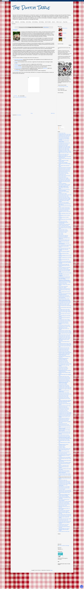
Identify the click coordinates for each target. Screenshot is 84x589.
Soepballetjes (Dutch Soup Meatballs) (64, 457)
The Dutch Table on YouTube (63, 86)
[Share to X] (22, 95)
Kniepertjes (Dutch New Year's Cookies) (65, 331)
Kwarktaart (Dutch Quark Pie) (63, 361)
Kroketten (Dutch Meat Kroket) (63, 350)
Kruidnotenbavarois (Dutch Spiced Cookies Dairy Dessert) (64, 355)
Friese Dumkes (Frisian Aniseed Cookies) (63, 246)
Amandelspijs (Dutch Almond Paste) (64, 142)
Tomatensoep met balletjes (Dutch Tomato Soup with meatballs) (64, 495)
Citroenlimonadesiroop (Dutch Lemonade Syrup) (63, 223)
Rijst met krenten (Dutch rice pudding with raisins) (64, 422)
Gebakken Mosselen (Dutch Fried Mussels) (64, 259)
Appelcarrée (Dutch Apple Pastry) (64, 148)
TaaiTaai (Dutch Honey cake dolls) (64, 487)
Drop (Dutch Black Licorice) (63, 229)
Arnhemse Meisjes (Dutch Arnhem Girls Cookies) (65, 159)
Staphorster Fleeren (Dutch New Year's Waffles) (65, 478)
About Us (53, 21)
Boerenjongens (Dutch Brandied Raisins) (64, 188)
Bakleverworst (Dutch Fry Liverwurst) (64, 168)
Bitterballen (64, 33)
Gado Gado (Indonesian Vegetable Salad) (64, 252)
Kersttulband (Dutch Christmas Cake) (64, 326)
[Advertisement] (33, 105)
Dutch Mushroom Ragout (63, 232)
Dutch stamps (61, 233)
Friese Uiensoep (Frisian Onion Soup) (64, 248)
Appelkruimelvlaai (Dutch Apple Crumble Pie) (65, 152)
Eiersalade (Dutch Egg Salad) (63, 236)
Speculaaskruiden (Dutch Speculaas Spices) (64, 464)
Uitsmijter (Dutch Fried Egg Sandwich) (65, 501)
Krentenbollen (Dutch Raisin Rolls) (64, 347)
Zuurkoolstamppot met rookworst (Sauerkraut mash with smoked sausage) (64, 529)
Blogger (51, 570)
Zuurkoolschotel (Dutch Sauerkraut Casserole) (64, 527)
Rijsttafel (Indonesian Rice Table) (64, 424)
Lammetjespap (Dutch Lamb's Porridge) (65, 363)
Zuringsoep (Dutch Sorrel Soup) (64, 524)
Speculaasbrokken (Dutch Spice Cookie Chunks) (65, 459)
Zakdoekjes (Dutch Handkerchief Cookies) (64, 517)
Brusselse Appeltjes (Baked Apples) (64, 207)
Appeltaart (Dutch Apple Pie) (63, 155)
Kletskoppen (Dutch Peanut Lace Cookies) (64, 329)
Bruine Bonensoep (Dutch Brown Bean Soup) (65, 206)
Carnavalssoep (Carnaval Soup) (63, 210)
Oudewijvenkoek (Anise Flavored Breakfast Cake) (64, 391)
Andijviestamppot (17, 64)
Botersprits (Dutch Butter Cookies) (64, 197)
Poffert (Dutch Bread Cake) (63, 406)
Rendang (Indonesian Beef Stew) (64, 419)
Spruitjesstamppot (17, 68)
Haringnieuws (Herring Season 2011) (64, 288)
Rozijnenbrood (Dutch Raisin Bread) (64, 436)
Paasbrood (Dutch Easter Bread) (64, 392)
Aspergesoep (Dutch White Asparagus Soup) (65, 164)
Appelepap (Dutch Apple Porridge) (64, 149)
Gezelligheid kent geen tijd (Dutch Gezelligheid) (64, 275)
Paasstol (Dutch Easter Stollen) (63, 395)
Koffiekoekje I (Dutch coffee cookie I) (64, 337)
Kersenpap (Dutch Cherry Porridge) (64, 319)
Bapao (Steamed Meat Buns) (63, 172)
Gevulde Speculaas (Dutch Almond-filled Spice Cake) (65, 273)
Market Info (17, 21)
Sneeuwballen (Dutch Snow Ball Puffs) (65, 454)
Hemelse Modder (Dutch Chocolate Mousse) (64, 292)
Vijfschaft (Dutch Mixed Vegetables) (64, 503)
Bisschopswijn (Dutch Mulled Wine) (64, 179)
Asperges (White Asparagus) (63, 162)
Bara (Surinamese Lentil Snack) (63, 173)
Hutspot (16, 61)
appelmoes (45, 68)
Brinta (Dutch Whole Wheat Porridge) (64, 198)
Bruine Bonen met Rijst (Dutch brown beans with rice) (64, 204)
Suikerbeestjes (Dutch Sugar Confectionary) (63, 485)
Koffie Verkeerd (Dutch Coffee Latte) (64, 334)
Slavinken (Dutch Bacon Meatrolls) (64, 451)
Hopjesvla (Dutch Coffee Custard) (64, 298)
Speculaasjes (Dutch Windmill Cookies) (65, 462)
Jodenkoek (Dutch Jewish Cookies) (64, 304)
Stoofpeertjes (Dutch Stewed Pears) (64, 481)
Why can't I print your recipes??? (64, 511)
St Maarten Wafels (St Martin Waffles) (65, 473)
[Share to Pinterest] (23, 95)
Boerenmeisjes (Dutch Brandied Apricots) (64, 192)
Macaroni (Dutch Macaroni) (63, 369)
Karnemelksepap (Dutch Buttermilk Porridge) (64, 318)
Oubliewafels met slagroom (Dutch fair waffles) (65, 389)
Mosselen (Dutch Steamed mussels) (64, 377)
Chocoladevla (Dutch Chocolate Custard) (64, 217)
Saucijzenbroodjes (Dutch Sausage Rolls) (64, 441)
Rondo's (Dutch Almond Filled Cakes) (64, 431)
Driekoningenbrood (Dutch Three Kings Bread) (65, 228)
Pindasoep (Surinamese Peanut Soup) (65, 405)
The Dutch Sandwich (62, 489)
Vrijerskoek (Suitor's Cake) (63, 505)
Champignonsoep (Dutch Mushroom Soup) (64, 212)
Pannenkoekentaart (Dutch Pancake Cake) (64, 399)
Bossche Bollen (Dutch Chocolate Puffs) (65, 194)
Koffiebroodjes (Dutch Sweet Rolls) (64, 336)
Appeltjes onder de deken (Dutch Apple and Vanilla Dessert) (65, 157)
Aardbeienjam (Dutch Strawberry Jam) (65, 135)
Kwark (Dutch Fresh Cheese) (63, 360)
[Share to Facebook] (23, 95)
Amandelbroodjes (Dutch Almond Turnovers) (64, 139)
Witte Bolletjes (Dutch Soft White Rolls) (65, 514)
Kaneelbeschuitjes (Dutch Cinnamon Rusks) (64, 314)
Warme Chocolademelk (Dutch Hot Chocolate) (64, 507)
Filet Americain (65, 28)
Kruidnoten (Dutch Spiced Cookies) (64, 351)
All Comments (61, 128)
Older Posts (53, 113)
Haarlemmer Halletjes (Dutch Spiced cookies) (64, 285)
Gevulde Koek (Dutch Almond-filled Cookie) (64, 271)
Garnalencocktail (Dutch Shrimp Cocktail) (64, 254)
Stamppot (15, 29)
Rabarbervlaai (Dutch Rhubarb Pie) (64, 418)
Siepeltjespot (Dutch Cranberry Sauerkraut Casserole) (63, 445)
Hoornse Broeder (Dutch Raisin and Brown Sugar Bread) (64, 297)
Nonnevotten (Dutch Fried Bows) (64, 379)
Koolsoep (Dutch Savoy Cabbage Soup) (65, 344)
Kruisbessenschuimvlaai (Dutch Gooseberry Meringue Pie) (63, 359)
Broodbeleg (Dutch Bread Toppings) (64, 199)
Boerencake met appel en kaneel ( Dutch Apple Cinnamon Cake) (64, 186)
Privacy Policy (65, 21)
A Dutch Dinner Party (62, 133)
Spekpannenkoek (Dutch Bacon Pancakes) (64, 467)
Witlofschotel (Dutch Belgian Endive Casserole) (64, 513)
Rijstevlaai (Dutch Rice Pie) (63, 423)
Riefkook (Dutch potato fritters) (64, 420)
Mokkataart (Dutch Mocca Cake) (64, 376)
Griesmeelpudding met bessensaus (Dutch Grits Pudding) (64, 278)
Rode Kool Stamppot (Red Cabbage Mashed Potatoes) (64, 430)
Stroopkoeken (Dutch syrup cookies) (64, 482)
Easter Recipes (61, 234)
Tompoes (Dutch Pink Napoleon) (64, 496)
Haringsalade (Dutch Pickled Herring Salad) (64, 290)
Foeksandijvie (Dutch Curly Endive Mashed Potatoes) (64, 243)
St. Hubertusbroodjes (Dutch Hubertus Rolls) (65, 475)
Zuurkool (16, 65)
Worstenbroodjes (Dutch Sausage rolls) (65, 515)
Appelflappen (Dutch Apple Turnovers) (65, 151)
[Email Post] (18, 95)
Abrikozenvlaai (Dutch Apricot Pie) (64, 136)
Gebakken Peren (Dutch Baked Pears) (65, 261)
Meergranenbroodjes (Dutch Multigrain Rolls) (65, 375)
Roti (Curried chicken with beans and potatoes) (64, 433)
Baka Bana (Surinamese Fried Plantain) (65, 167)
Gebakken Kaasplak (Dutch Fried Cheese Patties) (65, 257)
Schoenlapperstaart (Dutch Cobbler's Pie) (64, 443)
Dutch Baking (22, 21)
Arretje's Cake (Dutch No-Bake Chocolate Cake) (63, 161)
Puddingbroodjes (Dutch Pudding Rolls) (65, 413)
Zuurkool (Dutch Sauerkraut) (63, 525)
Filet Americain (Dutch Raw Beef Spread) (64, 241)
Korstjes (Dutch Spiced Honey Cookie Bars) (64, 346)
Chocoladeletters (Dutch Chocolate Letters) (64, 215)
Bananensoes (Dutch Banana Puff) (64, 169)
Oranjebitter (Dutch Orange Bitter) (64, 386)
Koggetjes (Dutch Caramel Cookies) (64, 338)
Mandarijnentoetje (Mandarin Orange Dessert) (64, 373)
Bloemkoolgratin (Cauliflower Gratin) (64, 184)
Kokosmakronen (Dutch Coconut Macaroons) (64, 340)
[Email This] (20, 95)
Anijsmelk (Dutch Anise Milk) (63, 145)
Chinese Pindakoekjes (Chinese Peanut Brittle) (65, 214)
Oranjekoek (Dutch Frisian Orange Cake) (65, 387)
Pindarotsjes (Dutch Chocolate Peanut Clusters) (65, 404)
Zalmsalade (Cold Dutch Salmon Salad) (65, 518)
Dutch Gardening (34, 21)
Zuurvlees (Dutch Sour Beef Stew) (64, 531)
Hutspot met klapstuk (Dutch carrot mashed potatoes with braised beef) (64, 300)
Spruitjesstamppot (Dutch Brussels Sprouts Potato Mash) (64, 472)
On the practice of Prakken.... (63, 384)
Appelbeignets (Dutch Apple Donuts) (64, 146)
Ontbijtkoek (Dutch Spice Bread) (64, 385)
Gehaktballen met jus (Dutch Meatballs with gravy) (65, 263)
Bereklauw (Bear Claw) (62, 174)
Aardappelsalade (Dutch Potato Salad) (65, 134)
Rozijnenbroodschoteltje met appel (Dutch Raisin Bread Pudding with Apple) (65, 438)
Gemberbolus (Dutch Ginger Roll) (64, 264)
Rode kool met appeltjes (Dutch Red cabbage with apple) (64, 428)
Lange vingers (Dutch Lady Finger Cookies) (64, 365)
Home (13, 21)
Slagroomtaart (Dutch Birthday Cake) (64, 448)
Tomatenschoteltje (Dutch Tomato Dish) (64, 493)
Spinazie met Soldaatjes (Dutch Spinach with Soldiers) (65, 469)
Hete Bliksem (16, 70)
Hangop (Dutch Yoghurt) (62, 287)
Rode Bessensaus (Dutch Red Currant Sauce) (65, 426)
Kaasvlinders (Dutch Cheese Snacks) (64, 310)
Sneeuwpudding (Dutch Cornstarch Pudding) (64, 456)
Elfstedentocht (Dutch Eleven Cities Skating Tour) (64, 238)
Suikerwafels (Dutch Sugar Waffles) (64, 486)
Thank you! (13, 23)
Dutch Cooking (28, 21)
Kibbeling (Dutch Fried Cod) (63, 327)
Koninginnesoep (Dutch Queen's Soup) (65, 343)
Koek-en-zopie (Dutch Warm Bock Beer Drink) (65, 333)
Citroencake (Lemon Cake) (63, 221)
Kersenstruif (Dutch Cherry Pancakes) (64, 320)
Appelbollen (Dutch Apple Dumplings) (64, 147)
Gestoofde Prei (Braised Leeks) (63, 268)
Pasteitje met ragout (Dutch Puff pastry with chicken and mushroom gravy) (65, 401)
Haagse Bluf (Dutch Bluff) (63, 283)
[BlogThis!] (21, 95)
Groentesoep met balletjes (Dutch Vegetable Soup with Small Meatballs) (64, 280)
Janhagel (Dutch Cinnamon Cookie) (64, 303)
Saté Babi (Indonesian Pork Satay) (64, 439)
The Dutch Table (31, 7)
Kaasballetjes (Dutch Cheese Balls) (64, 309)
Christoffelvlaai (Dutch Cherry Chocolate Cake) (65, 219)
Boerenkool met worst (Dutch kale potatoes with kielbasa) (64, 190)
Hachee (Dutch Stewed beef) (63, 286)
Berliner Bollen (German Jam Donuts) (64, 175)
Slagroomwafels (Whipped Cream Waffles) (64, 450)
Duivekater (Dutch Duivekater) (63, 230)
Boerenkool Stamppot (18, 59)
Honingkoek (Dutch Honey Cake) (64, 295)
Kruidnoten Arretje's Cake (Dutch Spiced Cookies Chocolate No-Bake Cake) (65, 353)
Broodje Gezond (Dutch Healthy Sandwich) (64, 201)
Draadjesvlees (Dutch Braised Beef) (64, 224)
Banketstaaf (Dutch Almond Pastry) (64, 171)
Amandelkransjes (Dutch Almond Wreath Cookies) (64, 141)
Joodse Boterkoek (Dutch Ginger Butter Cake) (65, 306)
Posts (60, 127)
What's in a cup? (59, 21)
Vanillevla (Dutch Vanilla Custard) (64, 502)
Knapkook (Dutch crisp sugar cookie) (64, 330)
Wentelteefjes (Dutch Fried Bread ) (64, 510)
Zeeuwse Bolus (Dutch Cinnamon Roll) (65, 521)
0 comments (15, 95)
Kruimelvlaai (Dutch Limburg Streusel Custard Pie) (64, 357)
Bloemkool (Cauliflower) (62, 183)
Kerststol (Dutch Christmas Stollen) (64, 325)
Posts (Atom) (19, 114)
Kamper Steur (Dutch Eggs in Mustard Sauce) (65, 312)
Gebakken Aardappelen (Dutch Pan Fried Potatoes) (65, 256)
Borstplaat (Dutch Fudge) (63, 193)
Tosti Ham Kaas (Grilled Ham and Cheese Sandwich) (64, 500)
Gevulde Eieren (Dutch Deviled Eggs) (64, 269)
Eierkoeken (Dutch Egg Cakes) (63, 235)
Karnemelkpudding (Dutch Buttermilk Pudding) (64, 316)
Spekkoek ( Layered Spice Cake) (64, 465)
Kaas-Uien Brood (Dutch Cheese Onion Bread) (65, 308)
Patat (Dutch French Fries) (63, 402)
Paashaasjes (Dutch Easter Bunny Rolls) (65, 393)
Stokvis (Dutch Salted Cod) (63, 480)
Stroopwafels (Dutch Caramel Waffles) (65, 483)
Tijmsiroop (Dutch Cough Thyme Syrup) (65, 491)
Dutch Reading (41, 21)
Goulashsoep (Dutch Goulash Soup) (64, 276)
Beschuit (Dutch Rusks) (62, 176)
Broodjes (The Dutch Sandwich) (64, 202)
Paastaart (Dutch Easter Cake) (63, 396)
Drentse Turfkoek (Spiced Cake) (64, 225)
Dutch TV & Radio (48, 21)
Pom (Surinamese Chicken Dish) (64, 409)
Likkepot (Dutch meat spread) (63, 368)
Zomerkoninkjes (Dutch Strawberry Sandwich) (64, 523)
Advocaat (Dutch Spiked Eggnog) (64, 137)
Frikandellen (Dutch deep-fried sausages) (63, 250)
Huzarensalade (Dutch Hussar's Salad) (65, 301)
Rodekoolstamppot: (18, 66)
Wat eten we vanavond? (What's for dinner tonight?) (64, 509)
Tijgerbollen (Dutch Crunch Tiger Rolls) (65, 490)
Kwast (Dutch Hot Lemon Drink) (64, 362)
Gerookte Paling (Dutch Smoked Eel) (64, 267)
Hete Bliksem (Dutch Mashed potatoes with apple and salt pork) (65, 294)
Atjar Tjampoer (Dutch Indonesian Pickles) (64, 166)
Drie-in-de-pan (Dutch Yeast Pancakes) (65, 226)
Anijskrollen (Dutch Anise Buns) (63, 144)
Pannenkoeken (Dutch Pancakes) (64, 397)
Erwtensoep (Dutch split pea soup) (64, 239)
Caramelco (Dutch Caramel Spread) (64, 208)
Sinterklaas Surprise (62, 446)
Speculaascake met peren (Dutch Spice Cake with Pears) (65, 461)
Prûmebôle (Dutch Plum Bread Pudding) (65, 412)
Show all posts (46, 27)
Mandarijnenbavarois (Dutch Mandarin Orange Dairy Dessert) (65, 371)
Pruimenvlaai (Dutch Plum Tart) (64, 411)
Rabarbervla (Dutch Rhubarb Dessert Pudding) (64, 416)
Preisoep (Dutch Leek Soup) (63, 410)
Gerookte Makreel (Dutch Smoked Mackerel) (64, 266)
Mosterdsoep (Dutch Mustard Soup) (64, 378)
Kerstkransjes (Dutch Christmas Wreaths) (64, 323)
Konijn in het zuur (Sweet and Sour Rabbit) (64, 342)
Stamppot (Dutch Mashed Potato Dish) (20, 97)
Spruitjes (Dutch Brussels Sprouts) (64, 470)
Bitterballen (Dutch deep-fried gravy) (64, 180)
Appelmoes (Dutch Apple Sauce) (64, 154)
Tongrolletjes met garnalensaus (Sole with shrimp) (64, 498)
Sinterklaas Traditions (62, 447)
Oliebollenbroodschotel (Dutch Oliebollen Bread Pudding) (63, 382)
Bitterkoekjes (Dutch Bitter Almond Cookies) (64, 182)
